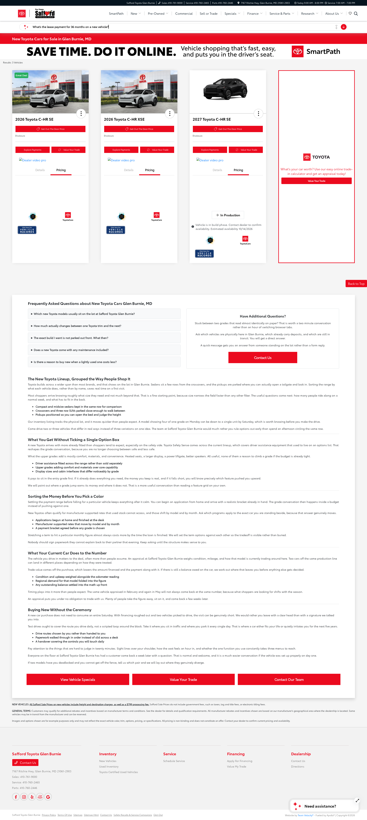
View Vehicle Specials (78, 679)
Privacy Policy (49, 814)
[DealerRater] (40, 797)
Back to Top (356, 283)
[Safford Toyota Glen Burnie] (45, 13)
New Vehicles (107, 761)
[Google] (48, 797)
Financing (236, 753)
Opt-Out (158, 814)
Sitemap (77, 814)
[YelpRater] (32, 797)
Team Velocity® (305, 815)
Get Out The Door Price (52, 128)
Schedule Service (174, 761)
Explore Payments (32, 149)
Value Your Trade (71, 149)
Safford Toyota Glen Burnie (26, 814)
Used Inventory (109, 766)
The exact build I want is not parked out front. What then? (71, 338)
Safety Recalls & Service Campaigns (133, 814)
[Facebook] (16, 797)
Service (169, 753)
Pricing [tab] (61, 170)
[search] (356, 14)
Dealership (301, 753)
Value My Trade (236, 766)
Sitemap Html (91, 814)
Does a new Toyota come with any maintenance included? (71, 350)
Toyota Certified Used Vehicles (118, 772)
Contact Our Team (289, 679)
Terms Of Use (65, 814)
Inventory (107, 753)
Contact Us (263, 357)
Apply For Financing (239, 761)
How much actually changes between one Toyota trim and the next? (77, 326)
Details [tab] (40, 170)
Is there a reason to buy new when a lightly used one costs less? (75, 362)
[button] (81, 113)
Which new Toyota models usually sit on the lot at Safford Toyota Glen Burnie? (84, 314)
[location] (238, 2)
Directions (297, 766)
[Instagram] (24, 797)
